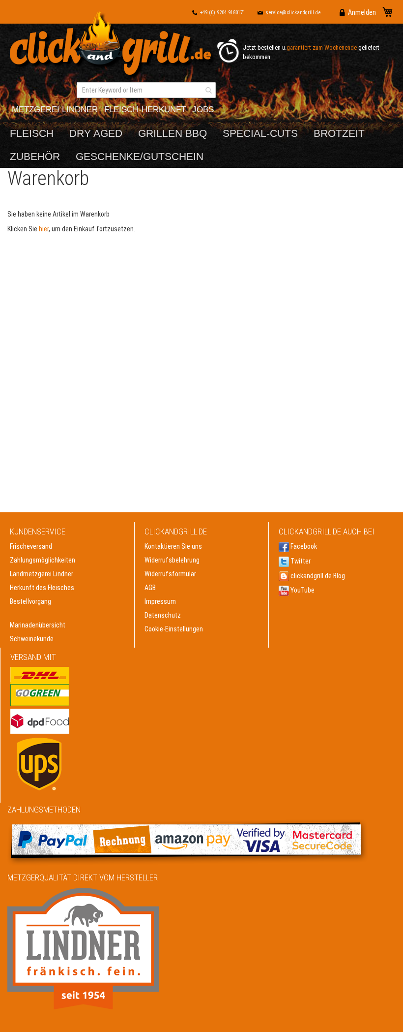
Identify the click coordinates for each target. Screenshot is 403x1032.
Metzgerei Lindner (55, 109)
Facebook (303, 546)
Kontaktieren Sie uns (173, 546)
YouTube (302, 590)
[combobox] (146, 90)
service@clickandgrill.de (292, 12)
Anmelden (362, 12)
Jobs (203, 109)
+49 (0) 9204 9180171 (222, 12)
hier (44, 229)
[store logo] (113, 45)
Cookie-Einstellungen (173, 629)
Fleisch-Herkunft (145, 109)
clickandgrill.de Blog (317, 576)
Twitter (300, 561)
